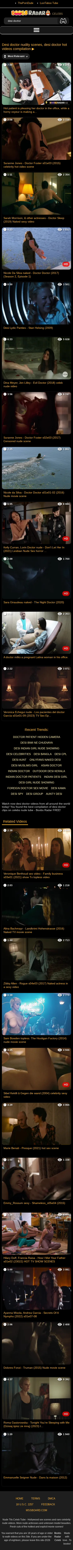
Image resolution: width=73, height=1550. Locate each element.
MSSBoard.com (36, 1510)
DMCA (51, 1498)
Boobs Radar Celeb (57, 1537)
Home (19, 1498)
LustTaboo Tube (49, 3)
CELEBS (57, 13)
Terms (35, 1498)
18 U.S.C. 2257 (24, 1504)
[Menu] (36, 30)
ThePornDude (25, 3)
